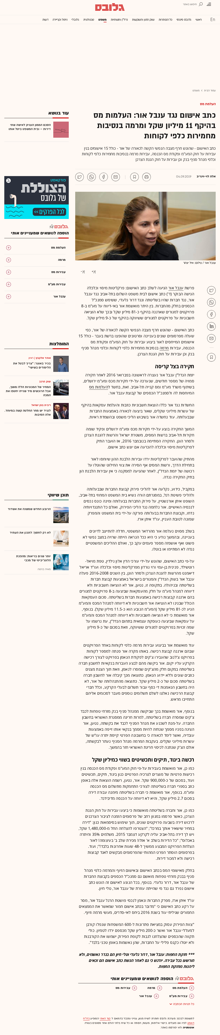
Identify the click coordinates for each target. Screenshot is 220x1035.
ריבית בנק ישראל (41, 405)
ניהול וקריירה (60, 20)
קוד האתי (105, 1018)
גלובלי (75, 20)
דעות (46, 20)
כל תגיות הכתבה (183, 1004)
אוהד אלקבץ (43, 358)
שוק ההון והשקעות (143, 20)
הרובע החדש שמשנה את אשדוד (29, 509)
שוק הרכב (45, 381)
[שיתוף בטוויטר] (79, 177)
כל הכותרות (165, 20)
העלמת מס (208, 104)
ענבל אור (175, 287)
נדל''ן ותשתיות (119, 20)
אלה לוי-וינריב (206, 176)
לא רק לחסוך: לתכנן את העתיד (30, 533)
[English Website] (212, 19)
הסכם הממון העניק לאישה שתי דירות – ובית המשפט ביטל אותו (30, 127)
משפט (102, 20)
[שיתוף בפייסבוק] (103, 177)
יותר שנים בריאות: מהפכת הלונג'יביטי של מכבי (33, 558)
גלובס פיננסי (184, 20)
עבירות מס (123, 988)
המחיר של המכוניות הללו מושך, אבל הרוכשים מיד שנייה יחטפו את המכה (28, 391)
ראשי (199, 20)
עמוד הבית (210, 90)
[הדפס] (146, 177)
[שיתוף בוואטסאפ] (91, 177)
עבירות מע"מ (178, 996)
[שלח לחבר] (211, 338)
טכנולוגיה (88, 20)
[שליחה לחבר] (115, 177)
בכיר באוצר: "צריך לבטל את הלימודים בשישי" (32, 365)
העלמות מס (98, 386)
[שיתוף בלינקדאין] (211, 326)
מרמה (164, 347)
